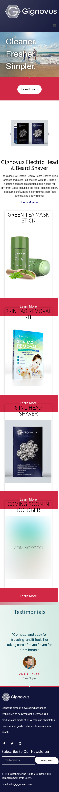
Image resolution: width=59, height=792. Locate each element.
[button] (10, 134)
